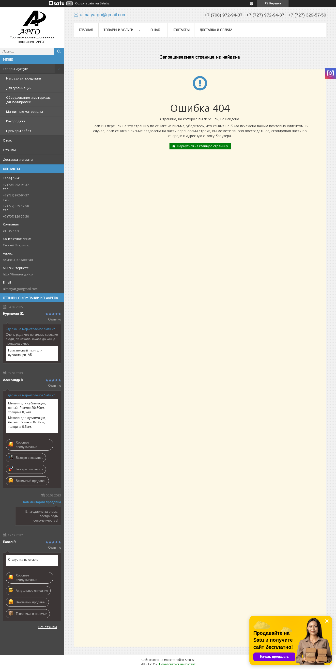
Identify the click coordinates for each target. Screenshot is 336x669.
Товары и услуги (15, 68)
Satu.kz (190, 660)
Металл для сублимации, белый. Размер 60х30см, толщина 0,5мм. (27, 422)
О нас (7, 140)
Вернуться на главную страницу (202, 146)
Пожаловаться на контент (177, 664)
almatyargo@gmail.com (20, 289)
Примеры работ (18, 130)
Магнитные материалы (24, 111)
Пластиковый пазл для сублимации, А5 (25, 353)
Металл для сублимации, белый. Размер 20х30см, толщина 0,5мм (27, 407)
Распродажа (16, 121)
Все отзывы (47, 627)
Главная (86, 30)
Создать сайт (84, 3)
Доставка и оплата (18, 159)
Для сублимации (18, 88)
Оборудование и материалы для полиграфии (28, 99)
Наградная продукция (23, 78)
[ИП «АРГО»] (32, 23)
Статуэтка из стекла (23, 559)
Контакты (181, 30)
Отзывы (9, 150)
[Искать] (59, 51)
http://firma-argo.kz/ (18, 274)
